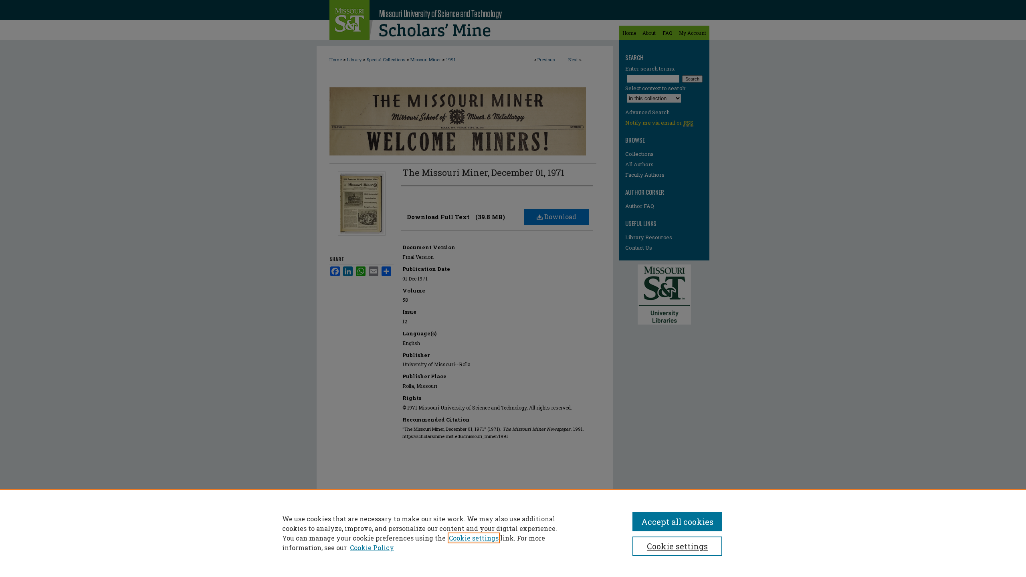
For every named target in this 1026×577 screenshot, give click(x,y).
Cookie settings (474, 538)
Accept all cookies (677, 521)
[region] (513, 533)
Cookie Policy (372, 547)
